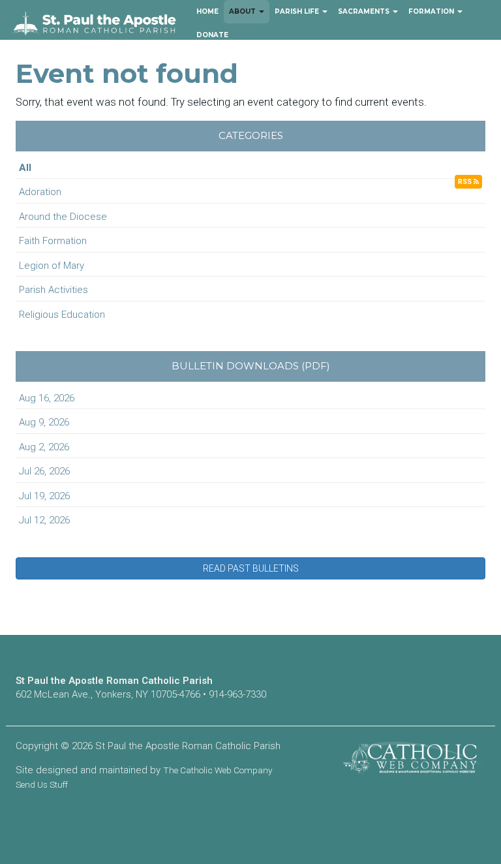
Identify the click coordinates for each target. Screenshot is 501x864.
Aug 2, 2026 (44, 447)
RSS (466, 181)
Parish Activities (53, 290)
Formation (432, 11)
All (25, 168)
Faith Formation (53, 241)
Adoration (40, 192)
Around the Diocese (63, 217)
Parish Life (298, 11)
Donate (212, 35)
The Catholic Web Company (217, 770)
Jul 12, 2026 (44, 520)
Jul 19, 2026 (44, 496)
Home (207, 11)
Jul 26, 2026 (44, 471)
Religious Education (62, 314)
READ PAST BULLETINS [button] (251, 568)
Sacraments (364, 11)
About (243, 11)
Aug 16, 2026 (46, 398)
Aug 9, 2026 (44, 422)
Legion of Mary (51, 265)
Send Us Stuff (42, 784)
